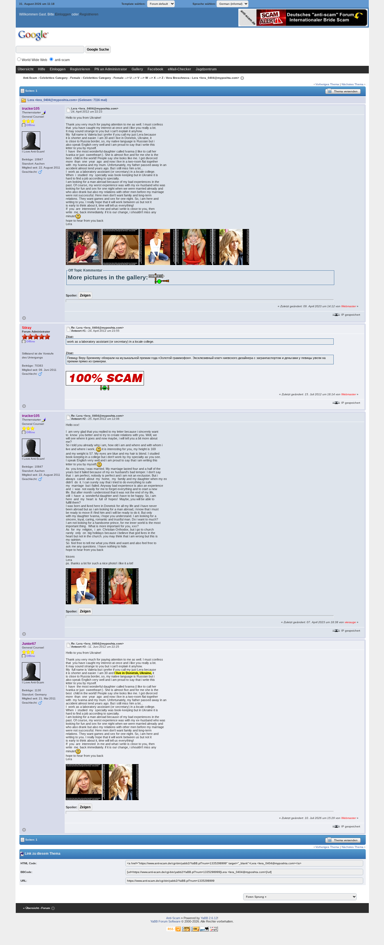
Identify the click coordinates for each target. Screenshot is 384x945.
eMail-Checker (179, 69)
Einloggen (63, 14)
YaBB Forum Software (165, 921)
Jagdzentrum (206, 69)
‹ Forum (45, 908)
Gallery (137, 69)
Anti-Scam (30, 77)
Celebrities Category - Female (60, 77)
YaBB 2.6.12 (209, 918)
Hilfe (41, 69)
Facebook (155, 69)
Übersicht (25, 69)
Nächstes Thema (352, 84)
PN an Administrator (110, 69)
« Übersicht (31, 908)
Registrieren (89, 14)
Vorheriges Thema (327, 84)
